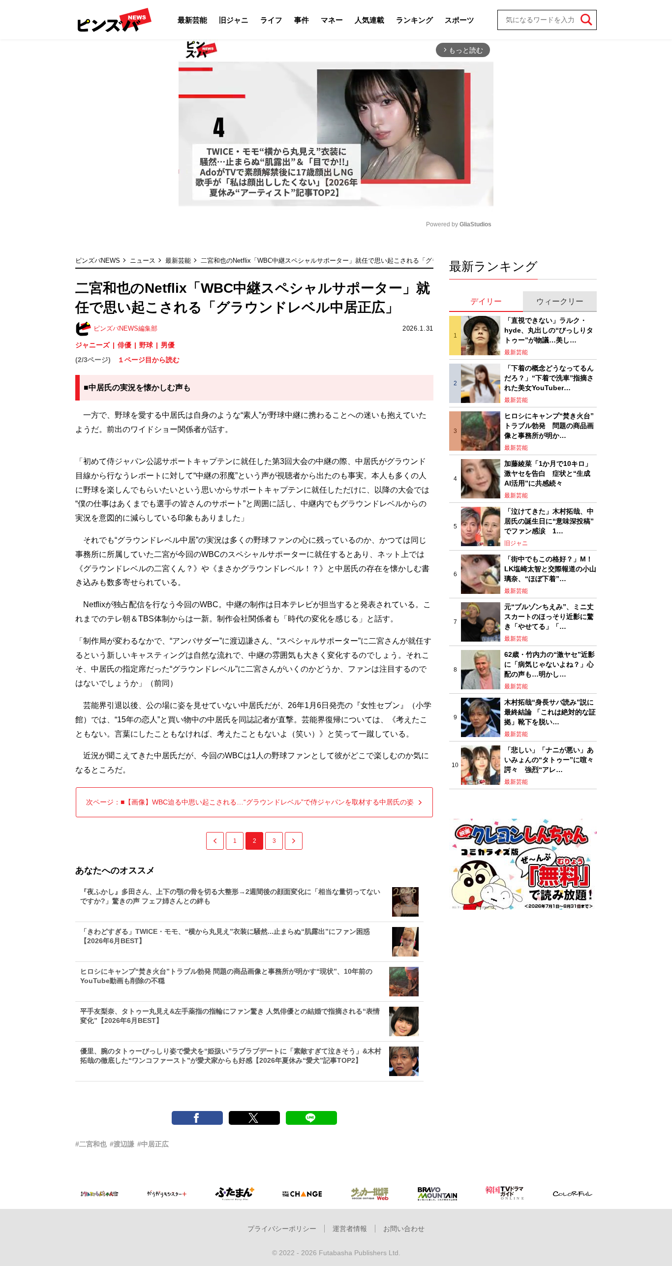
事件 (301, 20)
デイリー (486, 301)
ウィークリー (559, 301)
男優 (168, 345)
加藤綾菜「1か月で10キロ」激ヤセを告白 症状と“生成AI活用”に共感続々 (548, 473)
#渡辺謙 (122, 1144)
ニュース (142, 260)
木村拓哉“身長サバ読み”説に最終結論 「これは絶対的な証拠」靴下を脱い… (550, 711)
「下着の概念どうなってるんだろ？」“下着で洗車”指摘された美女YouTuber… (549, 377)
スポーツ (459, 20)
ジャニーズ (92, 345)
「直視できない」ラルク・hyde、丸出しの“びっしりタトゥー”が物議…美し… (548, 329)
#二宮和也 (91, 1144)
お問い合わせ (404, 1229)
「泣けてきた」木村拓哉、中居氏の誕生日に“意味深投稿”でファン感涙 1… (549, 520)
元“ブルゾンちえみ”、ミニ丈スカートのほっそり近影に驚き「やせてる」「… (549, 616)
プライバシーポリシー (281, 1229)
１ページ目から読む (149, 360)
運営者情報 (350, 1229)
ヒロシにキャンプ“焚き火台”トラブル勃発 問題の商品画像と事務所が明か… (549, 425)
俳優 (124, 345)
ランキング (414, 20)
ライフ (271, 20)
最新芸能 (192, 20)
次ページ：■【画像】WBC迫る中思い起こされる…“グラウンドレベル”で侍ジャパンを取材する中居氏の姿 (250, 802)
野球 (146, 345)
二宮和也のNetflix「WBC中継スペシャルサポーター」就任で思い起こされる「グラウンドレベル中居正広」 (355, 260)
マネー (332, 20)
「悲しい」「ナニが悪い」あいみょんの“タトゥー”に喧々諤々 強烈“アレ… (549, 759)
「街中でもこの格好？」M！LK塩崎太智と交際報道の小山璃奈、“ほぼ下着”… (550, 568)
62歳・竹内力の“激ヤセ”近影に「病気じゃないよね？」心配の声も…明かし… (549, 664)
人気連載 (369, 20)
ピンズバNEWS (97, 260)
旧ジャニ (233, 20)
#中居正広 (153, 1144)
